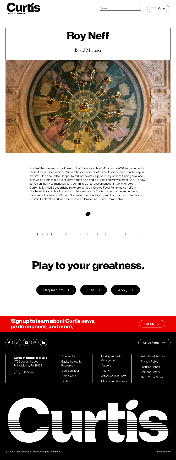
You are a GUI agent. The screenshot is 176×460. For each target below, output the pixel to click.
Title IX (105, 371)
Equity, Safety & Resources (71, 363)
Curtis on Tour (70, 371)
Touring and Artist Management (112, 358)
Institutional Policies (153, 356)
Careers (106, 365)
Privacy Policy (149, 361)
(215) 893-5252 (24, 372)
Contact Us (69, 356)
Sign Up (149, 324)
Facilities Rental (150, 367)
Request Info (53, 290)
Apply (122, 290)
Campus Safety (150, 372)
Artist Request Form (113, 376)
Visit (90, 290)
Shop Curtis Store (152, 377)
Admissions (69, 376)
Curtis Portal (151, 343)
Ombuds (67, 381)
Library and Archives (114, 381)
